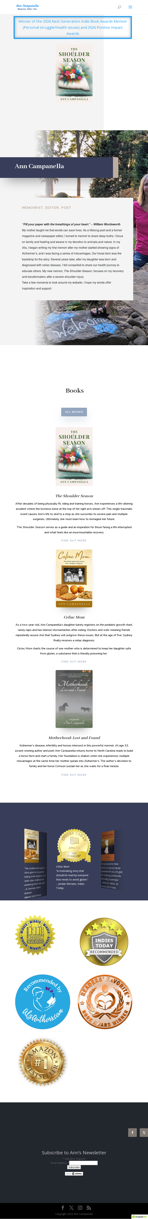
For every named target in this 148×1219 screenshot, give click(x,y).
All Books (74, 412)
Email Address (60, 1163)
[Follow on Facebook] (132, 1132)
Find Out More (74, 540)
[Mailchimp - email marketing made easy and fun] (74, 1173)
